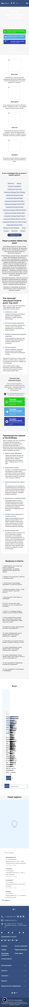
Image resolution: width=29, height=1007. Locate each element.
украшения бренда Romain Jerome (14, 219)
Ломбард (4, 946)
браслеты (11, 183)
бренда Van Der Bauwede (11, 228)
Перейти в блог (14, 786)
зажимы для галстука (14, 189)
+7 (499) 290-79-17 (10, 916)
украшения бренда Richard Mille (14, 213)
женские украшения (14, 186)
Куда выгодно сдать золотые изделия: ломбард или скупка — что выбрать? (9, 725)
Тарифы (3, 949)
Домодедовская (11, 857)
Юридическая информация (11, 986)
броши (19, 183)
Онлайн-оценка (20, 3)
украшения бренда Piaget (14, 198)
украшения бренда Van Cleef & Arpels (14, 222)
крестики (14, 231)
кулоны (22, 231)
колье (24, 228)
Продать (4, 981)
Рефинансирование (21, 949)
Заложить (4, 976)
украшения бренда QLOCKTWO (14, 204)
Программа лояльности (5, 954)
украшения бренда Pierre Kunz (14, 201)
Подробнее (8, 778)
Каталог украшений (21, 946)
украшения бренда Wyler (14, 225)
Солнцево (9, 869)
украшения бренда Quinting (14, 207)
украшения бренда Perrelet (14, 195)
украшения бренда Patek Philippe (14, 192)
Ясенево (8, 891)
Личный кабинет (23, 3)
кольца (6, 231)
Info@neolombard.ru (10, 920)
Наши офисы (19, 953)
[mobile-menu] (27, 3)
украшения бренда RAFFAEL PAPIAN (14, 210)
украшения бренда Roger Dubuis (14, 216)
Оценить (4, 970)
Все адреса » (6, 900)
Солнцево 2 (9, 880)
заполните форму (18, 387)
